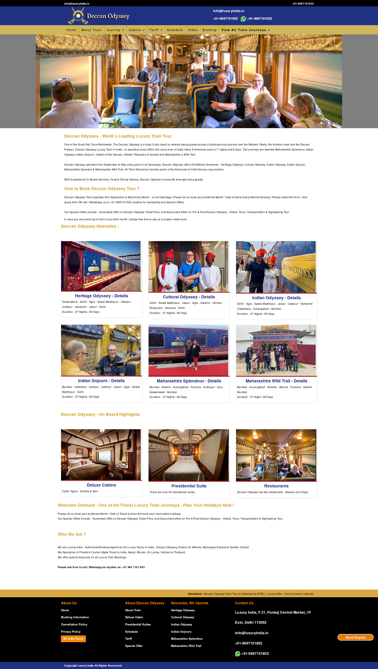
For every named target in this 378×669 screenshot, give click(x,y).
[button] (245, 29)
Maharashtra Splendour (187, 638)
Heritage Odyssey (183, 610)
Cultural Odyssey (182, 617)
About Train (91, 30)
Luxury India (86, 665)
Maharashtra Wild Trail (186, 646)
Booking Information (75, 617)
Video (193, 30)
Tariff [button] (154, 30)
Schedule (175, 30)
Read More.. (101, 285)
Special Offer (134, 646)
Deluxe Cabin (134, 617)
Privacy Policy (70, 631)
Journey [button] (114, 30)
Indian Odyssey (181, 624)
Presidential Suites (138, 624)
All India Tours (73, 638)
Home (71, 30)
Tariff (128, 638)
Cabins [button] (135, 30)
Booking (210, 30)
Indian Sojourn (181, 631)
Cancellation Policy (74, 624)
